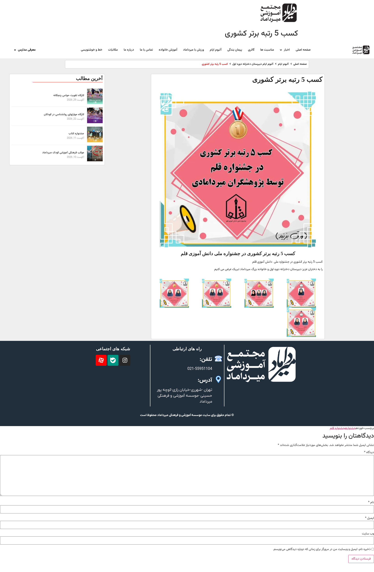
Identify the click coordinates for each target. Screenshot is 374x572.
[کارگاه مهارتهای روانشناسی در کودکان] (95, 122)
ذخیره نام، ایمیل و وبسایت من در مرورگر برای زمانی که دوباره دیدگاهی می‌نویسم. (322, 549)
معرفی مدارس (27, 49)
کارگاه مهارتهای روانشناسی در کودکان (64, 114)
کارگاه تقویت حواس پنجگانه (68, 95)
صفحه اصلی (300, 64)
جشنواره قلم (337, 428)
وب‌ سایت (368, 533)
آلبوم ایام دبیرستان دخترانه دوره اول (252, 64)
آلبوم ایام (283, 64)
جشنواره (350, 428)
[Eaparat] (101, 360)
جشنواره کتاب (76, 134)
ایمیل (369, 518)
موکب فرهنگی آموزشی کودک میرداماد (63, 153)
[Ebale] (113, 360)
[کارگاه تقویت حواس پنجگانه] (95, 103)
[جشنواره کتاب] (95, 141)
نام (371, 502)
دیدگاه (369, 452)
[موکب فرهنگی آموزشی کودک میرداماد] (95, 160)
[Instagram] (124, 360)
